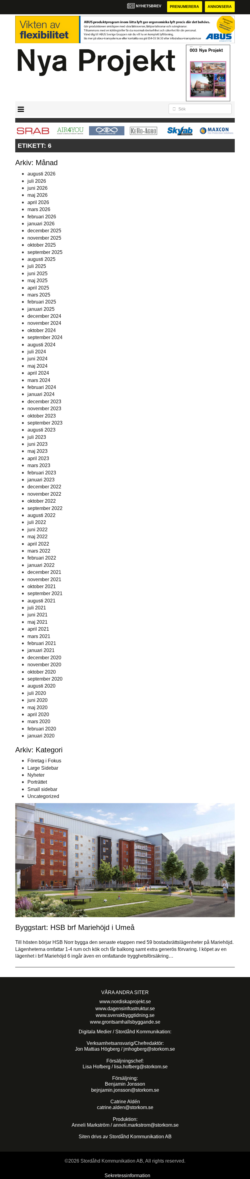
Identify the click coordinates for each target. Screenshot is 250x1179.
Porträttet (37, 782)
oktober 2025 (41, 245)
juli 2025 (36, 266)
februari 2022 (41, 557)
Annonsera (220, 7)
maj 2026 (37, 195)
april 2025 (38, 287)
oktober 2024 (41, 330)
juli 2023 (36, 437)
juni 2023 (37, 444)
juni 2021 (37, 614)
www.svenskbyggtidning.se (125, 1015)
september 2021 (44, 593)
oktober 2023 (41, 415)
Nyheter (36, 775)
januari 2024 (41, 394)
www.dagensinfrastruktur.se (125, 1008)
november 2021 (44, 579)
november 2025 (44, 238)
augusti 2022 (41, 515)
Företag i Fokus (44, 760)
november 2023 (44, 408)
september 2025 (44, 252)
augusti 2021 (41, 600)
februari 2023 (41, 472)
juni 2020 (37, 700)
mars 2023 (38, 465)
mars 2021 (38, 636)
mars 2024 (38, 380)
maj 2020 (37, 707)
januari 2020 (41, 735)
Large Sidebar (42, 768)
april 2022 (38, 543)
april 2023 (38, 458)
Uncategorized (43, 796)
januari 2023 (41, 479)
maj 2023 (37, 451)
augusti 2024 (41, 344)
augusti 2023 (41, 429)
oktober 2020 (41, 671)
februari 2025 (41, 301)
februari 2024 (41, 387)
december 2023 (44, 401)
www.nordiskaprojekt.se (125, 1001)
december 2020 (44, 657)
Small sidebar (42, 789)
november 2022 (44, 494)
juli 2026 (36, 181)
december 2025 (44, 230)
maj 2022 (37, 536)
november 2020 (44, 664)
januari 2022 (41, 565)
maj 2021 (37, 622)
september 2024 (44, 337)
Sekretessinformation (127, 1175)
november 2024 (44, 323)
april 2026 (38, 202)
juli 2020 (36, 693)
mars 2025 (38, 294)
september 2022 (44, 508)
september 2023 (44, 422)
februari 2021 (41, 643)
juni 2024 (37, 358)
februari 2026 (41, 216)
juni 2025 (37, 273)
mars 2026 (38, 209)
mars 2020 (38, 721)
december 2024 (44, 316)
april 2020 (38, 714)
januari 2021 (41, 650)
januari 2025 (41, 309)
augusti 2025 (41, 259)
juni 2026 (37, 188)
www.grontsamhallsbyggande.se (125, 1022)
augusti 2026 (41, 173)
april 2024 (38, 373)
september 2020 (44, 678)
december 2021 (44, 572)
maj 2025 (37, 280)
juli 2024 (36, 351)
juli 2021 (36, 607)
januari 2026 (41, 223)
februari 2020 (41, 728)
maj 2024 (37, 366)
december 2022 (44, 486)
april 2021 (38, 629)
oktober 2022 (41, 501)
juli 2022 (36, 522)
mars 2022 (38, 550)
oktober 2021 (41, 586)
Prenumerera (184, 7)
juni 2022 (37, 529)
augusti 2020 (41, 685)
